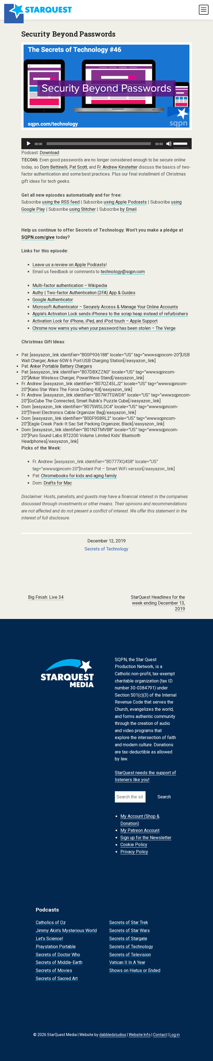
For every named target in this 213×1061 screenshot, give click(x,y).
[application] (106, 143)
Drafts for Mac (58, 483)
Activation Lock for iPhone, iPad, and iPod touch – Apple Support (95, 321)
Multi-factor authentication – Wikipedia (69, 285)
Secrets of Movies (54, 970)
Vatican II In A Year (127, 962)
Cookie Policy (133, 844)
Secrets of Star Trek (128, 922)
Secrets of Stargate (128, 938)
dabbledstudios (112, 1034)
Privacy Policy (134, 851)
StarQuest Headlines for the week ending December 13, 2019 (158, 603)
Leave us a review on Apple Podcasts (69, 264)
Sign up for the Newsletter (145, 837)
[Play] (28, 143)
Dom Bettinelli (53, 167)
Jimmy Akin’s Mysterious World (66, 930)
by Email (128, 209)
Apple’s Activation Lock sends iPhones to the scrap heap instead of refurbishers (110, 313)
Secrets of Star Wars (129, 930)
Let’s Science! (49, 938)
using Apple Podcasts (125, 202)
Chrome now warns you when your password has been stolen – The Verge (104, 328)
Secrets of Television (130, 954)
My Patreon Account (139, 830)
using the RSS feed (61, 202)
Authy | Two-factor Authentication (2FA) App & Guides (83, 292)
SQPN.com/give (38, 237)
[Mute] (169, 143)
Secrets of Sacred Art (57, 978)
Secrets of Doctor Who (58, 954)
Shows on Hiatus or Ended (134, 970)
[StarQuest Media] (38, 9)
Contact (160, 1034)
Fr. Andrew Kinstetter (117, 167)
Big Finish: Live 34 (46, 597)
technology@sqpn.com (123, 271)
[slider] (181, 143)
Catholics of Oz (51, 922)
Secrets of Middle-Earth (59, 962)
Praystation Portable (56, 946)
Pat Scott (78, 167)
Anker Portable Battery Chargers (61, 366)
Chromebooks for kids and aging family (79, 475)
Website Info (140, 1034)
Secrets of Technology (106, 549)
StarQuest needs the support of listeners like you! (145, 776)
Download (49, 152)
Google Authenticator (52, 299)
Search (164, 796)
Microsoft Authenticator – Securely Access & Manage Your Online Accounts (105, 306)
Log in (174, 1034)
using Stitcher (82, 209)
